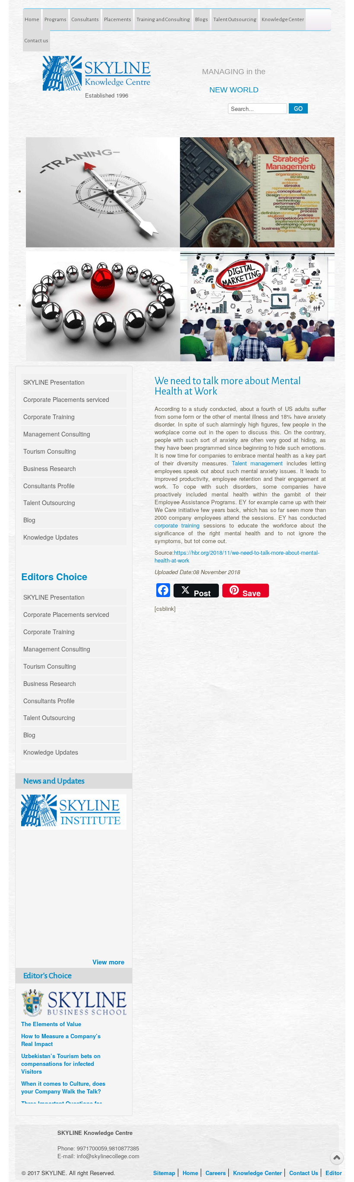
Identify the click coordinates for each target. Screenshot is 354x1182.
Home (32, 19)
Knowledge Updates (50, 537)
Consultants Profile (49, 485)
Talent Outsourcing (234, 19)
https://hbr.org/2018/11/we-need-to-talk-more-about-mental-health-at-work (237, 556)
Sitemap (165, 1173)
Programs (55, 19)
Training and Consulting (163, 19)
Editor (335, 1173)
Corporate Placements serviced (66, 399)
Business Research (49, 468)
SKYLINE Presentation (54, 382)
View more (108, 962)
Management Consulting (56, 434)
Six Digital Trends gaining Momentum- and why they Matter (56, 1075)
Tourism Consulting (49, 451)
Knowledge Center (283, 19)
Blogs (201, 19)
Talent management (257, 463)
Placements (117, 19)
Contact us (36, 41)
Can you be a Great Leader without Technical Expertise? (59, 1099)
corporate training (177, 525)
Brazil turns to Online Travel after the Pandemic (58, 1024)
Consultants (85, 19)
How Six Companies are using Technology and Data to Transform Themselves (61, 1048)
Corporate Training (49, 416)
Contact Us (304, 1173)
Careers (216, 1173)
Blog (29, 519)
